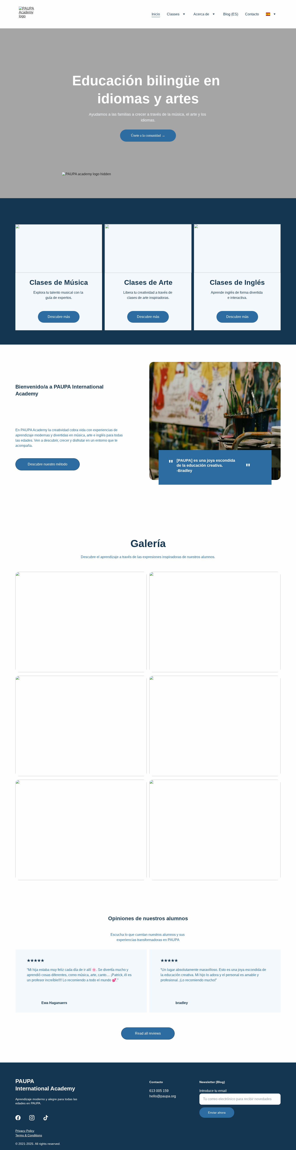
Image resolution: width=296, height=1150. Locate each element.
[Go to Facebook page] (18, 1117)
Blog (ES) (230, 14)
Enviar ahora (217, 1112)
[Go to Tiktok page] (45, 1117)
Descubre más (59, 317)
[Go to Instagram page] (31, 1117)
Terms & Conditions (28, 1135)
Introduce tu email (213, 1091)
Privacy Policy (24, 1130)
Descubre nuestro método (47, 464)
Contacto (252, 14)
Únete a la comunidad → (148, 135)
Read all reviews (148, 1033)
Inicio (156, 14)
